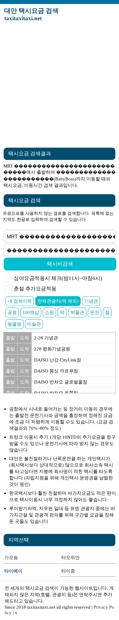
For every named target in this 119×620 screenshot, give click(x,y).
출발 (10, 337)
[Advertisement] (59, 85)
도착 (24, 337)
